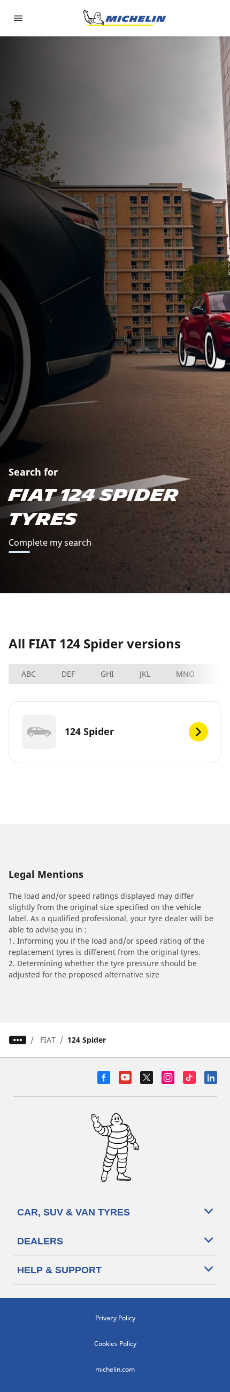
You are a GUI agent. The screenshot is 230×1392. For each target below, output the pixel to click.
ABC (28, 674)
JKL (145, 674)
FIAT (48, 1040)
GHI (107, 674)
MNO (185, 674)
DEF (68, 674)
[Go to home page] (124, 18)
